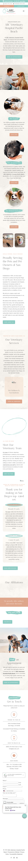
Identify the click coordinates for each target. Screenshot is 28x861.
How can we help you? (9, 793)
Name (5, 780)
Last (20, 784)
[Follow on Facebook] (11, 858)
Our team (5, 452)
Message (5, 798)
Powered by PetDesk (13, 852)
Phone (4, 788)
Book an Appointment (14, 57)
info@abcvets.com (14, 748)
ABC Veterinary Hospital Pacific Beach (14, 174)
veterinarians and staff (9, 464)
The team (7, 511)
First (20, 782)
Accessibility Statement (16, 854)
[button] (24, 816)
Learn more (14, 134)
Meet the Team (8, 474)
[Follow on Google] (17, 858)
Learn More (22, 1)
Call (16, 746)
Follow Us (7, 622)
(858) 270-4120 (10, 746)
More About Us (9, 322)
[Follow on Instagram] (14, 858)
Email (5, 786)
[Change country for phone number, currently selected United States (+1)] (4, 791)
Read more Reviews (10, 568)
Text (20, 746)
